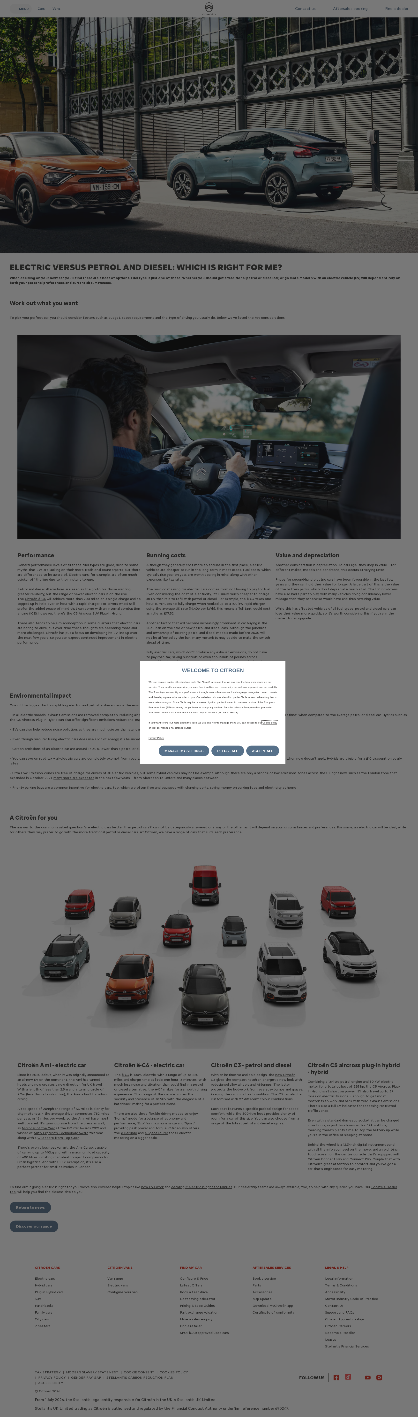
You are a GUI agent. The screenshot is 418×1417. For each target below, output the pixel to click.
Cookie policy (269, 722)
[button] (184, 751)
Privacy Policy (156, 738)
